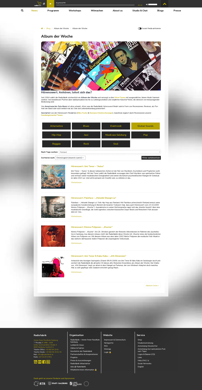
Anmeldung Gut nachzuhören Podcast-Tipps (152, 350)
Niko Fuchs (82, 113)
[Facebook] (44, 362)
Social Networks (144, 363)
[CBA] (35, 362)
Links (140, 357)
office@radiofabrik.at (45, 354)
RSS (106, 346)
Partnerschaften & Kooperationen (84, 354)
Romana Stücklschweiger (101, 113)
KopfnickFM (60, 3)
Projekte (74, 357)
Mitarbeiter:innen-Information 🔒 (83, 369)
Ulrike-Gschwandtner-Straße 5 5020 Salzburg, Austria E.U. (45, 346)
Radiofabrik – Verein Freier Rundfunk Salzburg (85, 340)
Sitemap (107, 349)
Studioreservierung (145, 343)
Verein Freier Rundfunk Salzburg (46, 340)
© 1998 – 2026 (47, 343)
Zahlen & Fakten (77, 348)
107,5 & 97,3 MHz (45, 357)
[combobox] (110, 152)
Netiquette (108, 343)
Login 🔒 (107, 352)
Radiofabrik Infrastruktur (80, 363)
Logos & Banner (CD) (146, 354)
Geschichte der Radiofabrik (81, 351)
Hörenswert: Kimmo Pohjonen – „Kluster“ (92, 227)
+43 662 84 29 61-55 (53, 352)
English (141, 366)
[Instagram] (48, 362)
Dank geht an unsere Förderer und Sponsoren (54, 378)
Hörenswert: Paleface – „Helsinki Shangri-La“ (93, 198)
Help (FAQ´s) (143, 360)
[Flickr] (40, 362)
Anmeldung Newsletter (147, 346)
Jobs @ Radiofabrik (78, 366)
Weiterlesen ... (77, 182)
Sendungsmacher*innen (52, 115)
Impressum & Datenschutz (115, 339)
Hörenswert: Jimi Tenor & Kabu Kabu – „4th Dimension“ (98, 256)
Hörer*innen (119, 97)
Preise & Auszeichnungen (80, 360)
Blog (48, 28)
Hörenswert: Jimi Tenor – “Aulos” (87, 166)
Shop (140, 339)
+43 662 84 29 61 (52, 350)
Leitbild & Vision (77, 345)
